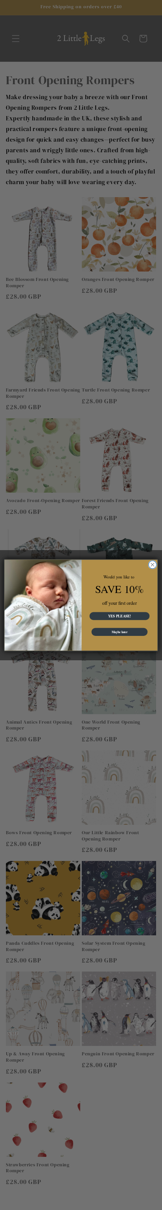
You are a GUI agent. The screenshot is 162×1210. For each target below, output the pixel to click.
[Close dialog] (152, 564)
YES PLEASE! (119, 615)
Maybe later (120, 631)
